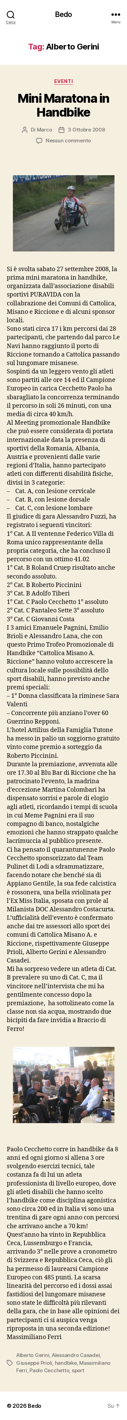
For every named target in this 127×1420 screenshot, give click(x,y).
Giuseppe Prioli (34, 1363)
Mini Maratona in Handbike (63, 105)
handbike (66, 1363)
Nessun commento (68, 140)
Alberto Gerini (32, 1355)
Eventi (63, 81)
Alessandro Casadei (76, 1355)
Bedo (63, 14)
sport (78, 1370)
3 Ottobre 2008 (86, 129)
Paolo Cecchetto (49, 1370)
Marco (44, 129)
